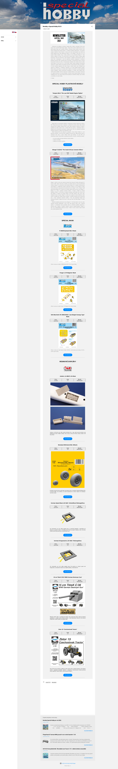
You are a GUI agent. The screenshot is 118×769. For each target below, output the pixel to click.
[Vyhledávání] (94, 3)
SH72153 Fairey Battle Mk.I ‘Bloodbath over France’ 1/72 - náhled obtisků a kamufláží (64, 748)
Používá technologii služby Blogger (68, 763)
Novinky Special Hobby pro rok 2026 (52, 720)
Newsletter (54, 682)
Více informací (68, 144)
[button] (92, 27)
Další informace (88, 730)
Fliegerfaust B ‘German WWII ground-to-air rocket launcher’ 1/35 (59, 734)
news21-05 (48, 682)
